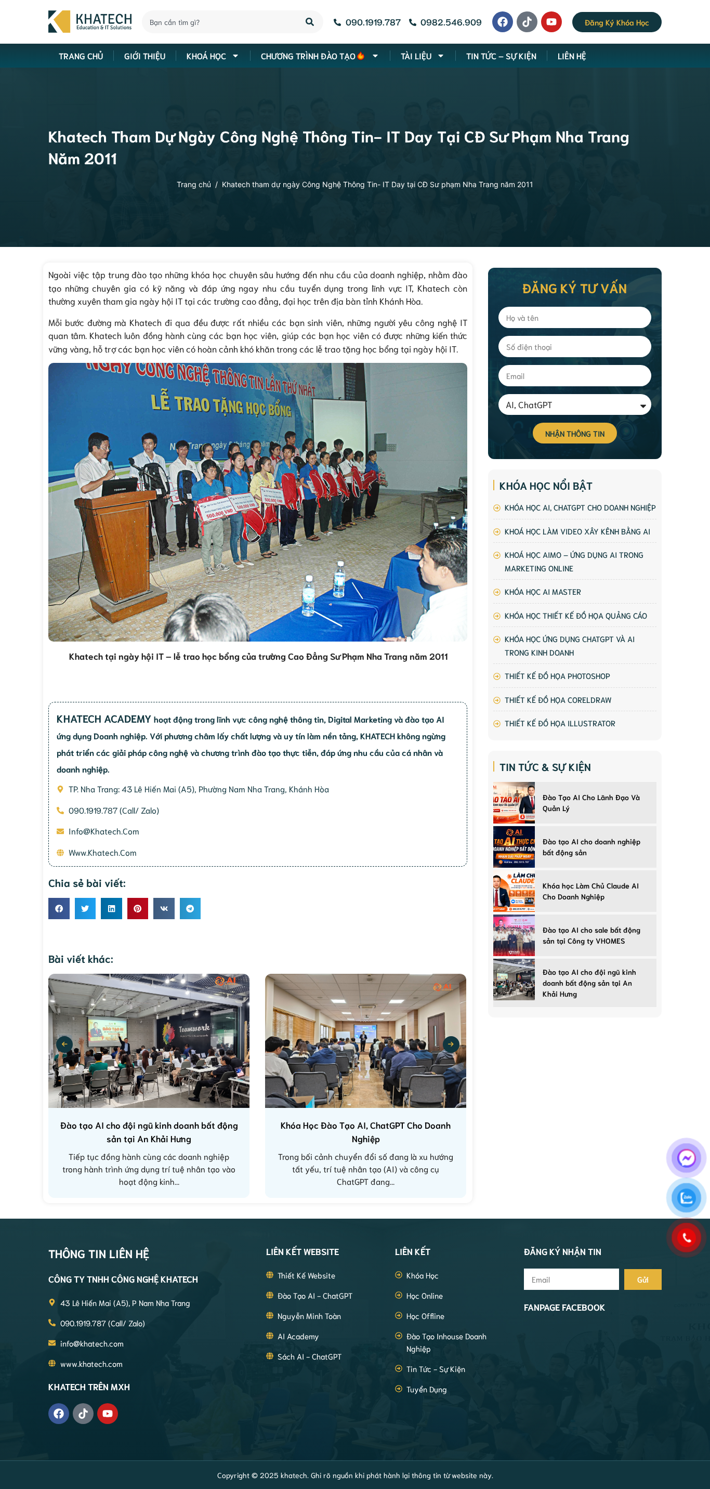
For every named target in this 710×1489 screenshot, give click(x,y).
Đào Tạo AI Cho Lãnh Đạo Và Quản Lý (591, 802)
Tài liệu (416, 55)
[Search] (310, 21)
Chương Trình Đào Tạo (308, 55)
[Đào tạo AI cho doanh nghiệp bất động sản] (514, 847)
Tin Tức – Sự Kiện (501, 55)
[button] (59, 908)
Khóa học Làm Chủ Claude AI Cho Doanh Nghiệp (591, 891)
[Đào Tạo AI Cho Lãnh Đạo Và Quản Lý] (514, 803)
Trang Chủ (81, 55)
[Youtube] (551, 21)
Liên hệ (572, 55)
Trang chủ (194, 184)
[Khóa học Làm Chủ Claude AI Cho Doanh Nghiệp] (514, 891)
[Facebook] (502, 21)
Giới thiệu (144, 55)
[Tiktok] (527, 21)
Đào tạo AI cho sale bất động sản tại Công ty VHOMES (591, 935)
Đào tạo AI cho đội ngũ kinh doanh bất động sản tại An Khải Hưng (589, 982)
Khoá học (206, 55)
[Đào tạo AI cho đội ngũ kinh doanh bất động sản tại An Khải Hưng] (514, 979)
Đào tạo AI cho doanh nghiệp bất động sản (591, 847)
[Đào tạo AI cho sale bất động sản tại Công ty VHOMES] (514, 935)
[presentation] (64, 1044)
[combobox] (218, 21)
